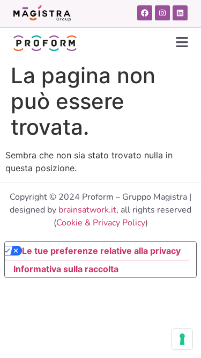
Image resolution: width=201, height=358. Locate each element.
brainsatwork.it (87, 210)
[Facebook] (144, 12)
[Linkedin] (180, 12)
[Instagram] (162, 12)
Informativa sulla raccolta (65, 269)
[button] (182, 42)
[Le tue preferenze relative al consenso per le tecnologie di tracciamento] (182, 339)
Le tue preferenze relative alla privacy (101, 250)
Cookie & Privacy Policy (100, 223)
